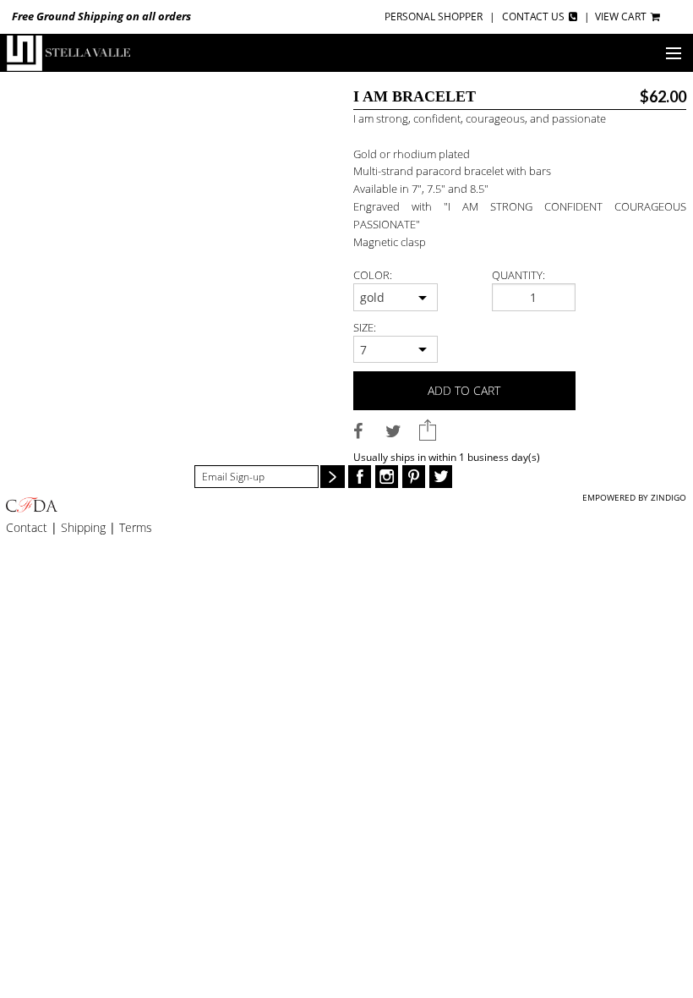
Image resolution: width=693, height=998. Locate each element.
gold (372, 297)
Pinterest (413, 476)
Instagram (386, 476)
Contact (26, 527)
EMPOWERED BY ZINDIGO (634, 497)
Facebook (359, 476)
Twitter (440, 476)
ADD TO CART (464, 390)
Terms (135, 527)
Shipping (83, 527)
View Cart (622, 16)
